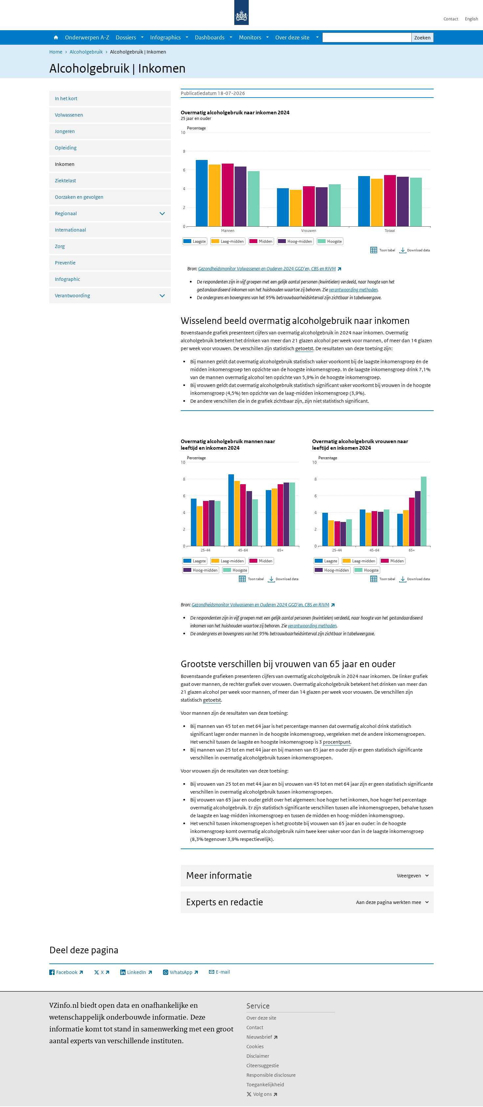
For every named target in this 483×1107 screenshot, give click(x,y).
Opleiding (66, 148)
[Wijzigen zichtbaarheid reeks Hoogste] (330, 241)
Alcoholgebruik (86, 52)
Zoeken (422, 37)
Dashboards (209, 37)
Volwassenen (69, 115)
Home (55, 37)
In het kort (66, 98)
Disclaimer (257, 1056)
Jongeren (65, 131)
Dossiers (126, 37)
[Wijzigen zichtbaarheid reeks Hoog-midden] (295, 241)
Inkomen (82, 164)
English (471, 19)
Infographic (67, 279)
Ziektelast (65, 180)
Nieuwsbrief (276, 1036)
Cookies (255, 1046)
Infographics (165, 37)
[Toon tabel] (383, 250)
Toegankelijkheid (265, 1084)
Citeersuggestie (262, 1065)
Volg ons (280, 1094)
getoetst (304, 348)
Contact (451, 19)
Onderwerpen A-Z (87, 37)
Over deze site (261, 1018)
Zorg (60, 246)
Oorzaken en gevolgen (79, 197)
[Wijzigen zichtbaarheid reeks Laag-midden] (227, 241)
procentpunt (336, 742)
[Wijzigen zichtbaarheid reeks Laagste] (194, 241)
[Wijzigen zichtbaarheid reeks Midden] (261, 241)
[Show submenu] (142, 37)
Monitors (250, 37)
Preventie (65, 263)
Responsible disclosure (271, 1075)
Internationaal (70, 230)
